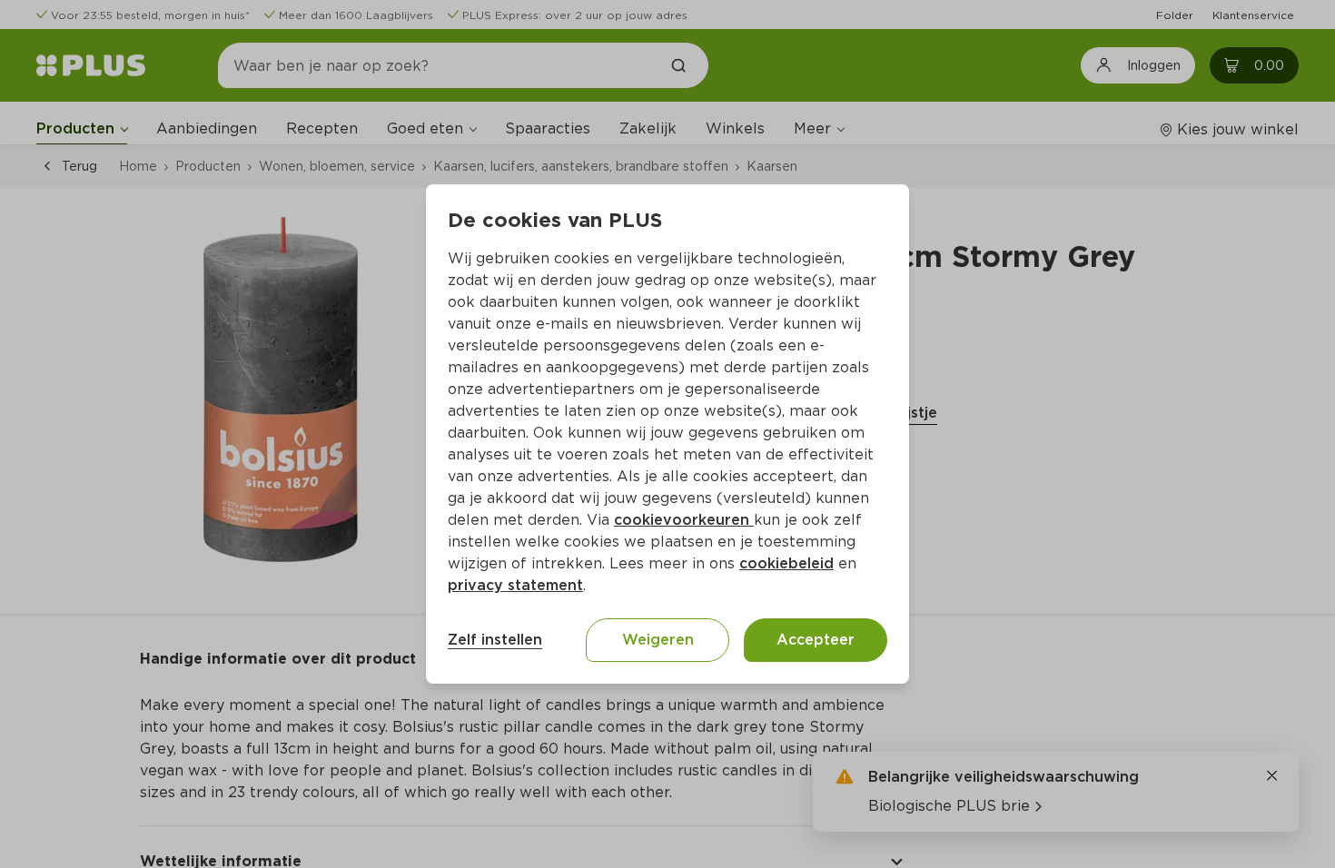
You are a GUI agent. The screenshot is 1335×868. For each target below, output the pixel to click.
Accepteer (815, 639)
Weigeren (658, 639)
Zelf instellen (495, 639)
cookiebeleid (786, 563)
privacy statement (515, 585)
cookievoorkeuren (684, 519)
